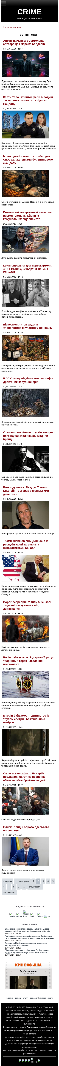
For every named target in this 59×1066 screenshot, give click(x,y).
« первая (7, 881)
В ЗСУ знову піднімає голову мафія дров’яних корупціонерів (28, 380)
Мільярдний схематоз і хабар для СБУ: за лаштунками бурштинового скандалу (28, 160)
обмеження (29, 1024)
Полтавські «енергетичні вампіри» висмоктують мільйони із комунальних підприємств (27, 216)
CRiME (29, 12)
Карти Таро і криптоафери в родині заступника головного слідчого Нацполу (28, 100)
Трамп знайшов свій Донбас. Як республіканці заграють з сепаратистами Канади (25, 544)
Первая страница (12, 27)
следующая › (35, 887)
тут (43, 1030)
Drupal (39, 1007)
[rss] (47, 916)
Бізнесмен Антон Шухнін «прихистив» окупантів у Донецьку (27, 326)
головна (9, 998)
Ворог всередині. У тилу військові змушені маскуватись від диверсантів (27, 605)
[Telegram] (40, 916)
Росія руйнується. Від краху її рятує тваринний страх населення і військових (28, 661)
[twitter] (19, 916)
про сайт (34, 998)
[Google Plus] (26, 916)
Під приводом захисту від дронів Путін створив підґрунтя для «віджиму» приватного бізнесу (27, 951)
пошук (50, 998)
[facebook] (12, 916)
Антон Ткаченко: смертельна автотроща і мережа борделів (24, 42)
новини (18, 998)
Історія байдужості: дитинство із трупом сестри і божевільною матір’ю (26, 719)
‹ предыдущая (22, 881)
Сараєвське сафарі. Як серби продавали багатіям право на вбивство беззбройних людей (24, 777)
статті (25, 998)
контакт (42, 998)
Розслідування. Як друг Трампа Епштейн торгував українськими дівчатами (26, 491)
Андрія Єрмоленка (45, 1011)
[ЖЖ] (33, 916)
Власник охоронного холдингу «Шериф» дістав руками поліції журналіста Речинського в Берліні (27, 930)
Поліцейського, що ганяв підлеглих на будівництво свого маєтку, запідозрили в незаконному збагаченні (29, 937)
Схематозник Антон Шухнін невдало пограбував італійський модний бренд (28, 436)
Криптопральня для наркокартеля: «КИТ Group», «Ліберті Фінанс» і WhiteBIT (27, 269)
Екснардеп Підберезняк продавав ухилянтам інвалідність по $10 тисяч (26, 944)
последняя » (9, 892)
